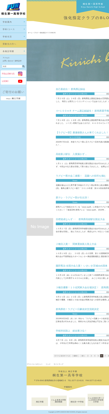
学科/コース (9, 29)
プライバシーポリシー (35, 364)
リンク (48, 364)
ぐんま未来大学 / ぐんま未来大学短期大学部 (96, 400)
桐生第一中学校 (77, 402)
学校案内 (7, 22)
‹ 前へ (83, 356)
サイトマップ (58, 364)
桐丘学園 (39, 402)
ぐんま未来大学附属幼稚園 (58, 401)
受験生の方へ (9, 44)
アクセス (6, 58)
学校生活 (7, 36)
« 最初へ (75, 356)
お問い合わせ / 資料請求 (12, 61)
